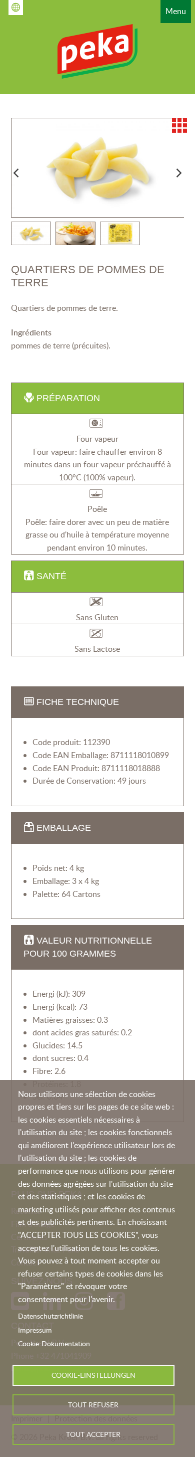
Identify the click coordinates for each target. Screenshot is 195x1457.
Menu (176, 11)
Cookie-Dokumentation (54, 1343)
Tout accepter (93, 1434)
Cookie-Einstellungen (94, 1375)
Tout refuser (93, 1404)
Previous (16, 173)
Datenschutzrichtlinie (50, 1316)
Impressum (35, 1330)
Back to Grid (179, 125)
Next (179, 173)
